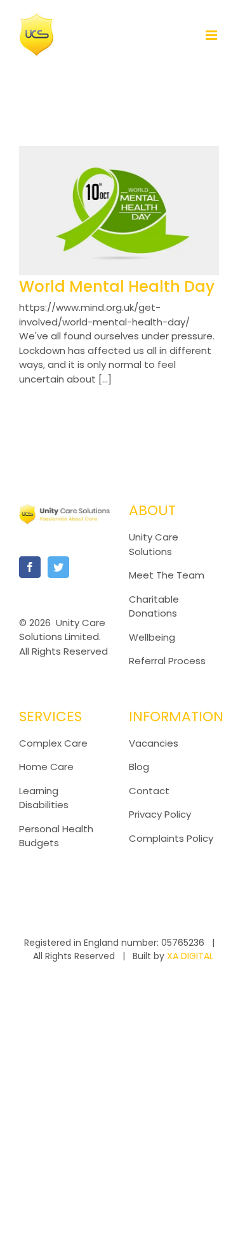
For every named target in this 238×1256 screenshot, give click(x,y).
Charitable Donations (154, 606)
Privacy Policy (160, 814)
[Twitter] (58, 567)
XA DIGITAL (190, 956)
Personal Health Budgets (56, 836)
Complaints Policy (172, 838)
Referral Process (167, 660)
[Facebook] (30, 567)
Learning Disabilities (44, 798)
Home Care (46, 766)
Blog (139, 766)
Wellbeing (152, 637)
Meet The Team (166, 575)
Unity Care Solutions (153, 544)
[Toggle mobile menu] (212, 35)
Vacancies (153, 743)
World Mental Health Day (117, 286)
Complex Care (53, 743)
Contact (149, 790)
